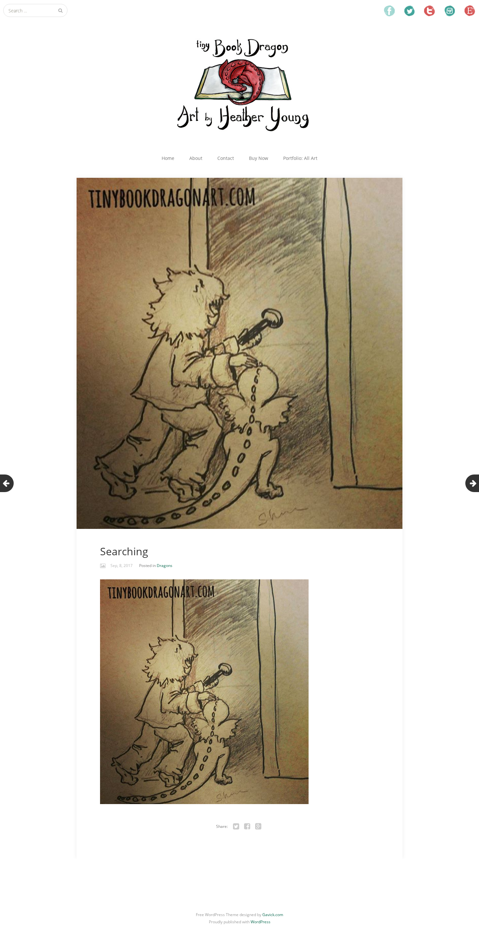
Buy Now (258, 158)
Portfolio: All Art (300, 158)
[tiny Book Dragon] (239, 84)
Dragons (164, 565)
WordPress (260, 922)
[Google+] (258, 826)
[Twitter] (236, 826)
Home (168, 158)
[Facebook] (247, 826)
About (195, 158)
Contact (225, 158)
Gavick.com (272, 914)
